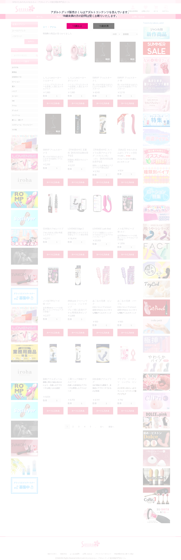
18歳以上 (77, 25)
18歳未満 (104, 25)
